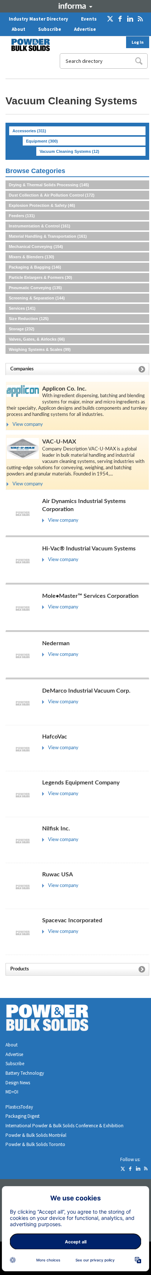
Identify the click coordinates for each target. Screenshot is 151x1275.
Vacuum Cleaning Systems (69, 151)
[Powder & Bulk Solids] (56, 1019)
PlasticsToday (19, 1107)
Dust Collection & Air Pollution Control (52, 195)
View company (27, 424)
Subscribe (49, 29)
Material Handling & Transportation (48, 236)
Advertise (85, 29)
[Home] (26, 45)
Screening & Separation (37, 298)
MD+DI (11, 1092)
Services (22, 308)
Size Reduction (29, 318)
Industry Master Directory (38, 19)
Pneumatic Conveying (35, 287)
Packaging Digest (22, 1116)
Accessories (29, 131)
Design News (17, 1083)
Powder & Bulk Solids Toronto (35, 1144)
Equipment (42, 141)
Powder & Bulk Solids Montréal (35, 1135)
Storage (21, 329)
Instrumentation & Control (39, 226)
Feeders (22, 215)
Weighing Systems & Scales (40, 349)
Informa (75, 6)
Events (89, 19)
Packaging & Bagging (35, 267)
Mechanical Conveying (36, 246)
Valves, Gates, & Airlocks (37, 339)
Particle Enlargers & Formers (40, 277)
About (18, 29)
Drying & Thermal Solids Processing (49, 185)
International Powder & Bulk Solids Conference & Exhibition (64, 1126)
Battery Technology (24, 1073)
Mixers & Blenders (31, 257)
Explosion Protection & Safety (42, 205)
